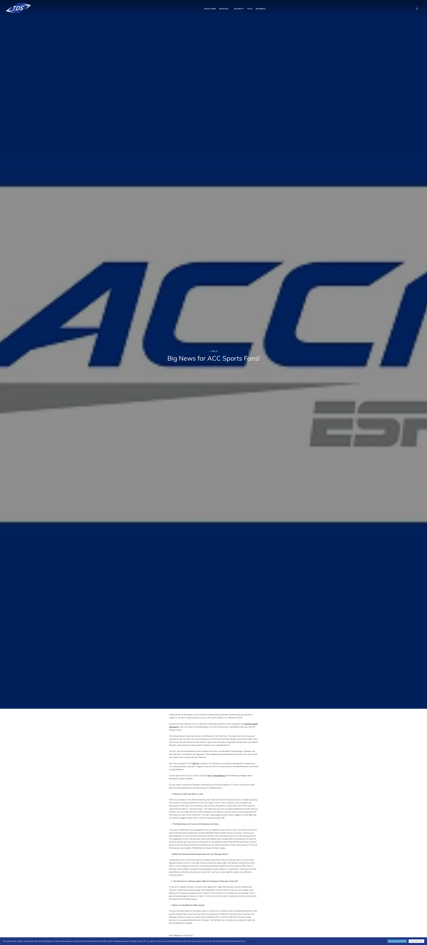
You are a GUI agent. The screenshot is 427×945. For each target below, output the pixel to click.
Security (239, 9)
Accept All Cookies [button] (416, 941)
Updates (224, 9)
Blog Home (210, 9)
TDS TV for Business (216, 775)
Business (261, 9)
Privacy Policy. (251, 941)
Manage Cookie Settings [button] (397, 941)
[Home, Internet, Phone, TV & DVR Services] (18, 7)
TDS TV (195, 763)
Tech (249, 9)
